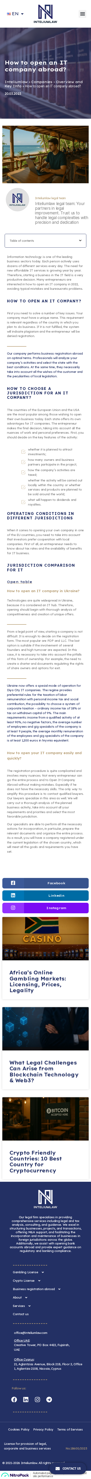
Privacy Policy (43, 1429)
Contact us (20, 1314)
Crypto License (24, 1280)
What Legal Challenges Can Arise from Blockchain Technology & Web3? (43, 1071)
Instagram (56, 908)
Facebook (56, 883)
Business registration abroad (34, 1289)
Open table (19, 582)
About (17, 1297)
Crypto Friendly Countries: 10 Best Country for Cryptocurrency (35, 1162)
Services (19, 1306)
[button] (82, 14)
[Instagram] (37, 1399)
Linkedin (56, 895)
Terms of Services (70, 1429)
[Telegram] (49, 1399)
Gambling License (25, 1272)
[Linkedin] (26, 1399)
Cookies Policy (18, 1429)
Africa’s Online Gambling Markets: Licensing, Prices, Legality (37, 981)
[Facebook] (14, 1399)
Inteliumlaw (16, 82)
